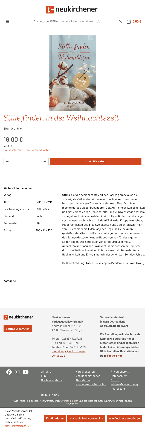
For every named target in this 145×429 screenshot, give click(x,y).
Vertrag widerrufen (18, 328)
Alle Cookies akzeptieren (124, 418)
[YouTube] (27, 371)
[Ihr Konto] (120, 21)
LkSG (44, 375)
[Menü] (8, 21)
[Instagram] (19, 371)
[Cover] (72, 73)
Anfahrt (46, 371)
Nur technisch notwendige (86, 418)
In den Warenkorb (95, 161)
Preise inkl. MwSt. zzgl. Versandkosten (27, 150)
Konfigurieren (55, 418)
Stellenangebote (51, 380)
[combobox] (63, 21)
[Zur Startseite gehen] (72, 9)
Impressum (118, 388)
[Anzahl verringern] (7, 161)
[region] (72, 73)
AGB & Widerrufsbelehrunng (124, 382)
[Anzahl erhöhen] (45, 161)
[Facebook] (10, 371)
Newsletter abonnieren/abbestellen (90, 382)
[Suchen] (99, 21)
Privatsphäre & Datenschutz (120, 373)
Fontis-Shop (115, 355)
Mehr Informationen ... (17, 425)
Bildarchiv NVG (50, 394)
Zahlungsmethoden (88, 375)
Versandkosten (85, 371)
